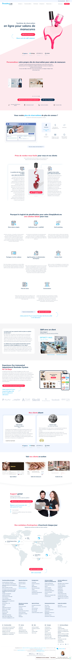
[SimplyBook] (7, 4)
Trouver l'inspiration (48, 99)
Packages (4, 604)
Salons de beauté (22, 586)
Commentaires (47, 627)
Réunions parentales (36, 588)
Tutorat (33, 589)
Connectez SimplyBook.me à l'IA (8, 617)
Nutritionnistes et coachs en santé (63, 598)
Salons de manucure (22, 588)
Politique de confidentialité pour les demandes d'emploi (63, 636)
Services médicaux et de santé (62, 581)
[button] (20, 4)
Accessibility (60, 640)
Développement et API (23, 631)
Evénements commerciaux (50, 616)
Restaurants (47, 611)
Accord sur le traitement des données (63, 632)
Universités (34, 582)
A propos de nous (48, 628)
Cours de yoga (34, 609)
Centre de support (35, 627)
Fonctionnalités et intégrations (8, 628)
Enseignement (35, 580)
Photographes (47, 608)
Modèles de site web (6, 631)
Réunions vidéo (5, 612)
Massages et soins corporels (63, 583)
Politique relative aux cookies (63, 633)
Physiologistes (60, 590)
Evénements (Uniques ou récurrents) (49, 613)
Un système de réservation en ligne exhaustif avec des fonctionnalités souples (9, 591)
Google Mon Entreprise (6, 607)
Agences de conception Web (50, 595)
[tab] (46, 127)
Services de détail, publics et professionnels (50, 581)
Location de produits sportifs (37, 612)
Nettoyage (21, 616)
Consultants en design (23, 613)
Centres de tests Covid (62, 593)
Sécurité (59, 637)
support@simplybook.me (21, 650)
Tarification (35, 3)
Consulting (21, 609)
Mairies (46, 586)
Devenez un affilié (48, 637)
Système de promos (6, 595)
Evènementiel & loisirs (50, 603)
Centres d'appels (48, 587)
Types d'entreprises (22, 630)
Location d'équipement (49, 609)
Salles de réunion (48, 614)
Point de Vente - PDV (6, 603)
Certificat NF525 (61, 641)
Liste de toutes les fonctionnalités (8, 627)
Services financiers (48, 589)
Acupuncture (60, 589)
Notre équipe (47, 630)
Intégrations (4, 613)
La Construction (48, 596)
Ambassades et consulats (49, 584)
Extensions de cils (22, 582)
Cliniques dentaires (61, 584)
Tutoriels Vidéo (34, 631)
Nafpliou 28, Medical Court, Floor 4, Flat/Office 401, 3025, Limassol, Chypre (34, 647)
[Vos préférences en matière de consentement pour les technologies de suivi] (70, 658)
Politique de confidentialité (63, 630)
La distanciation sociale (62, 595)
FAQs (33, 630)
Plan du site (34, 632)
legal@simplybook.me (40, 650)
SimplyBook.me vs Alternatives (8, 634)
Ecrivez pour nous (48, 635)
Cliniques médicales (61, 586)
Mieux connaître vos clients (7, 587)
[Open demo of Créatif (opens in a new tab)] (36, 83)
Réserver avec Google (6, 609)
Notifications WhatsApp (6, 614)
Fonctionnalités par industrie (7, 582)
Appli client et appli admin (7, 616)
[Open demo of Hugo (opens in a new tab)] (57, 83)
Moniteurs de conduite (62, 606)
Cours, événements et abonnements (9, 583)
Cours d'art (47, 605)
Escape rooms (47, 606)
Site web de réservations (61, 354)
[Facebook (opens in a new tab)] (59, 644)
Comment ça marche (36, 628)
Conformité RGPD (61, 628)
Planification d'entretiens (49, 590)
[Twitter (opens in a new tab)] (61, 644)
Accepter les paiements (6, 593)
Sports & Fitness (35, 603)
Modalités (60, 627)
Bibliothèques (34, 586)
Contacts (46, 631)
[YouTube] (66, 644)
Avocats (46, 593)
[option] (21, 132)
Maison (20, 615)
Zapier (3, 606)
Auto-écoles (60, 605)
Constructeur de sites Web (7, 596)
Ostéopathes (60, 587)
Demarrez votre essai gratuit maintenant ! (29, 99)
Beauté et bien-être (23, 580)
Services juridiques (48, 592)
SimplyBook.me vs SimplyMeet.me (8, 632)
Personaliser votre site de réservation (9, 588)
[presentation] (65, 544)
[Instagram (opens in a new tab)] (68, 644)
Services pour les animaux (24, 610)
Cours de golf (34, 611)
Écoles (33, 585)
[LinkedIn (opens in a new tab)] (64, 644)
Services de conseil (22, 606)
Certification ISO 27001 (62, 639)
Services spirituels (22, 612)
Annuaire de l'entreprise (23, 632)
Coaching (20, 607)
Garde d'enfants (35, 593)
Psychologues (60, 592)
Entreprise (21, 628)
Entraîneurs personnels (36, 605)
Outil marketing (5, 598)
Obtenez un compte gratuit (36, 192)
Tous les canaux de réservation (35, 146)
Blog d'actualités (48, 634)
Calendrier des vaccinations (63, 596)
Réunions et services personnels (23, 604)
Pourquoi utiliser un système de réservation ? (8, 601)
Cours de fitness (35, 608)
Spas (20, 585)
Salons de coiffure (22, 583)
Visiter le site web (51, 354)
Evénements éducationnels (37, 592)
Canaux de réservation (6, 630)
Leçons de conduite (62, 603)
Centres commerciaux (49, 583)
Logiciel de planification (6, 599)
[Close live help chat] (65, 648)
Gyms (33, 606)
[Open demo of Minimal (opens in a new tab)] (15, 83)
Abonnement (4, 610)
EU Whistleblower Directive (40, 651)
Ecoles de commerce (35, 583)
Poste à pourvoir (48, 632)
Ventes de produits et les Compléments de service (9, 586)
